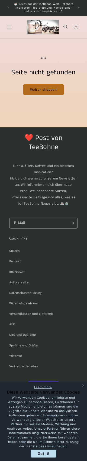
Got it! (43, 453)
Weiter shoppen (43, 89)
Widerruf (15, 356)
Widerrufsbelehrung (24, 303)
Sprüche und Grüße (23, 345)
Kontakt (15, 261)
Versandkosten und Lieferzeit (31, 314)
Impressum (17, 271)
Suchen (14, 251)
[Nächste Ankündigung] (78, 8)
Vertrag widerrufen (23, 366)
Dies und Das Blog (22, 334)
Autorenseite (19, 282)
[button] (9, 27)
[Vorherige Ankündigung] (8, 8)
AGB (12, 324)
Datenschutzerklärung (25, 293)
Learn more (43, 387)
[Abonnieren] (72, 223)
